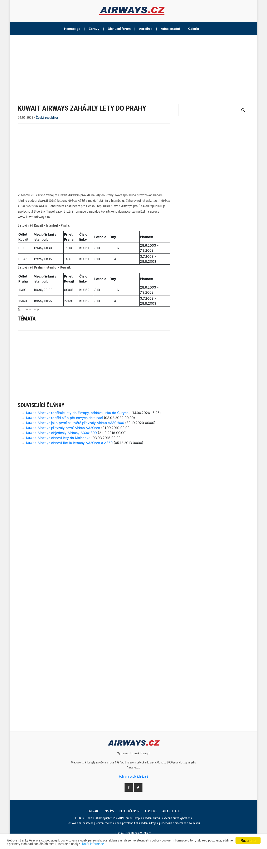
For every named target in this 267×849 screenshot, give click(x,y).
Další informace (93, 844)
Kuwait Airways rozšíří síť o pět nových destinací (64, 418)
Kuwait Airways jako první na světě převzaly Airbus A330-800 (75, 423)
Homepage (72, 29)
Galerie (193, 29)
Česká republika (47, 117)
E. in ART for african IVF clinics (133, 833)
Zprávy (94, 29)
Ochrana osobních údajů (133, 776)
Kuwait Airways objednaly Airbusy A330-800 (61, 433)
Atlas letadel (170, 29)
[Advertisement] (133, 66)
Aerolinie (145, 29)
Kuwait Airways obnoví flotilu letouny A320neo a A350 (69, 443)
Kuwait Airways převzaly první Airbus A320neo (63, 428)
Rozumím (248, 840)
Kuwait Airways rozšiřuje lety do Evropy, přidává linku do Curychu (78, 413)
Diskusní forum (119, 29)
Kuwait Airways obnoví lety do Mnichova (58, 438)
